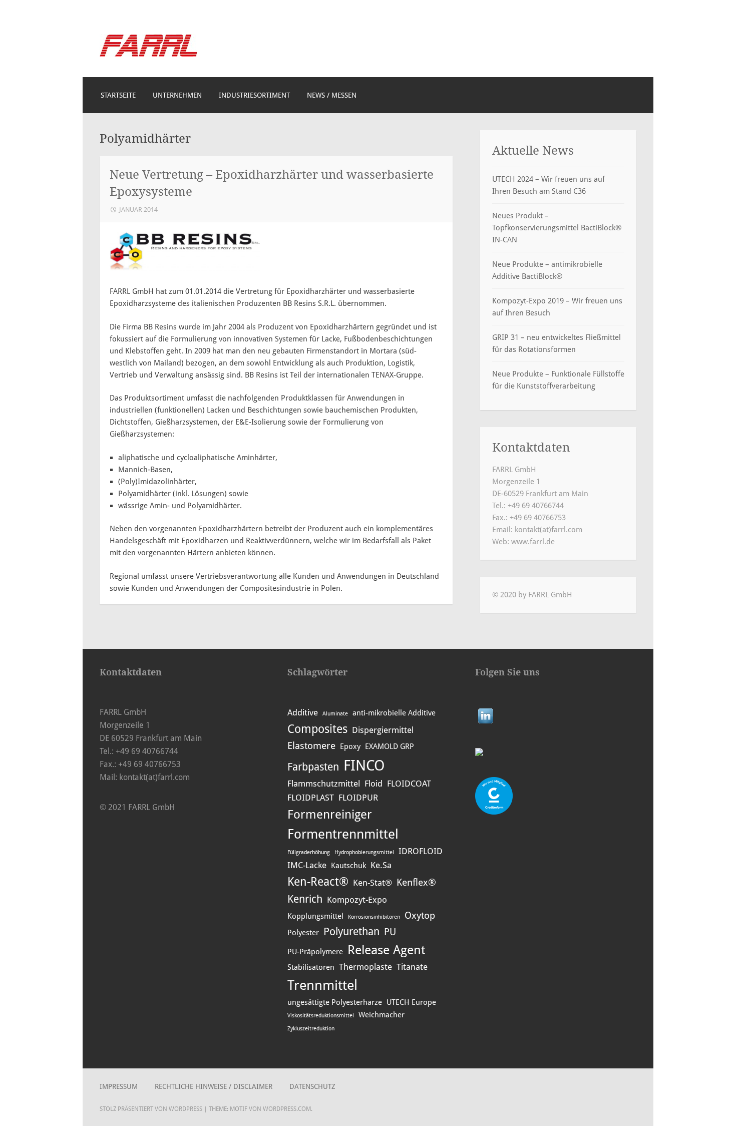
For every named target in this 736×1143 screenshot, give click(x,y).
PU (390, 932)
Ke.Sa (381, 865)
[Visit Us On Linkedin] (485, 723)
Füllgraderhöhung (308, 852)
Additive (302, 712)
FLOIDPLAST (310, 798)
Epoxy (350, 746)
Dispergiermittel (383, 730)
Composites (317, 728)
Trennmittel (322, 985)
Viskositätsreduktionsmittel (320, 1015)
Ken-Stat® (372, 883)
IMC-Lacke (306, 865)
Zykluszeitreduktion (310, 1028)
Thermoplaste (365, 967)
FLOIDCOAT (409, 784)
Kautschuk (348, 865)
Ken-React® (317, 881)
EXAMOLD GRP (389, 746)
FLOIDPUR (358, 798)
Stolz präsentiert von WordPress (151, 1108)
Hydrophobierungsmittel (364, 852)
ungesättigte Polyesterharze (334, 1002)
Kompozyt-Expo (357, 900)
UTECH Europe (411, 1002)
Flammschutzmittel (323, 784)
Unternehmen (177, 95)
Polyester (303, 932)
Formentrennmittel (343, 834)
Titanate (412, 967)
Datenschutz (312, 1086)
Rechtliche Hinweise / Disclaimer (213, 1086)
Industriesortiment (254, 95)
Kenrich (304, 899)
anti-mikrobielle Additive (394, 712)
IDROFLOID (421, 851)
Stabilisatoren (310, 967)
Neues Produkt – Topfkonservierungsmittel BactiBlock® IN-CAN (556, 227)
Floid (373, 784)
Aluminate (335, 713)
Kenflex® (416, 882)
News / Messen (331, 95)
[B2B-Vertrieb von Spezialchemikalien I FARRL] (148, 54)
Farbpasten (313, 766)
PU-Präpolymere (315, 951)
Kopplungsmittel (315, 916)
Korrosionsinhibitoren (374, 917)
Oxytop (420, 915)
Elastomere (311, 745)
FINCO (364, 765)
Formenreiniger (329, 815)
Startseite (118, 95)
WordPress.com (287, 1108)
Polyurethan (351, 931)
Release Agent (386, 950)
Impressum (119, 1086)
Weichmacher (381, 1014)
